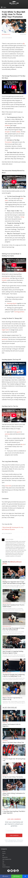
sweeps (18, 132)
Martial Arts (5, 857)
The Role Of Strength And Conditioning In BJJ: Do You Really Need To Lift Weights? (14, 676)
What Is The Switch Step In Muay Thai (13, 742)
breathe (4, 280)
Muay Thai (5, 722)
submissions (5, 278)
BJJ (24, 43)
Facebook (8, 871)
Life (3, 855)
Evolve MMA (23, 34)
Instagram (14, 871)
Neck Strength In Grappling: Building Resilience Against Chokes (13, 652)
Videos (4, 864)
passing (7, 434)
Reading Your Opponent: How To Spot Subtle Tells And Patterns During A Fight (14, 582)
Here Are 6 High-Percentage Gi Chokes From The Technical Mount (13, 629)
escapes (7, 132)
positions (4, 339)
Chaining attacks (12, 303)
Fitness (4, 853)
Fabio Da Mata (22, 695)
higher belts (5, 330)
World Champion (6, 866)
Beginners (5, 740)
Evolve (3, 851)
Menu (4, 7)
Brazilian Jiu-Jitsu (6, 34)
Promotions (8, 142)
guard (18, 432)
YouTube (17, 871)
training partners (19, 312)
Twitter (11, 871)
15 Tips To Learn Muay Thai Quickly (13, 777)
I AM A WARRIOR (14, 835)
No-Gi (22, 444)
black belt (8, 486)
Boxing (4, 580)
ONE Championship (6, 859)
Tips (3, 861)
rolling (22, 217)
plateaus (7, 125)
